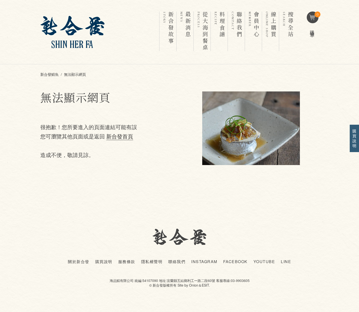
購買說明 (103, 261)
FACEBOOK (235, 261)
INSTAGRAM (204, 261)
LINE (286, 261)
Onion (193, 285)
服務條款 (126, 261)
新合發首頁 (119, 136)
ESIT (205, 285)
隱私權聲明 (152, 261)
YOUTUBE (264, 261)
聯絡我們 (176, 261)
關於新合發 (78, 261)
